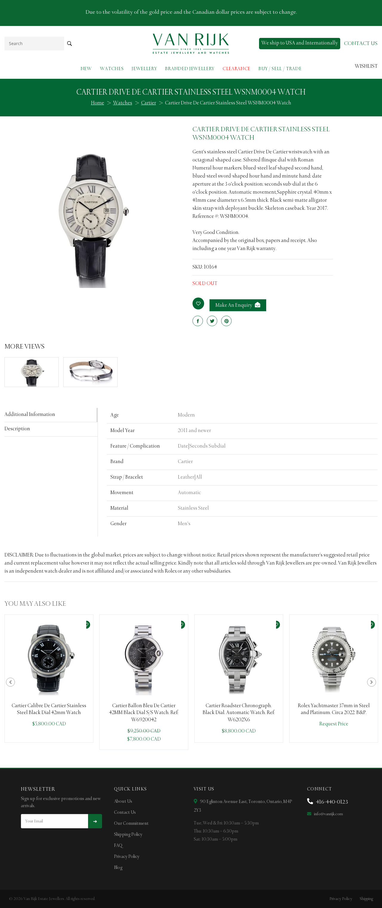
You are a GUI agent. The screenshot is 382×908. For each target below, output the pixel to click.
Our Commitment (131, 823)
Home (97, 103)
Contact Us (125, 812)
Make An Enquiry (234, 305)
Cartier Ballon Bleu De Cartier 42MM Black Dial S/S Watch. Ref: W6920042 (143, 713)
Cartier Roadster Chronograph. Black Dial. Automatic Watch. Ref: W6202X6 (239, 713)
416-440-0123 (331, 802)
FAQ (118, 845)
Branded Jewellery (190, 68)
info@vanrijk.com (328, 814)
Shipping (366, 899)
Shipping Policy (128, 834)
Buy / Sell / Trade (279, 68)
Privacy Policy (126, 856)
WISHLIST (366, 66)
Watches (112, 68)
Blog (118, 867)
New (86, 68)
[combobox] (34, 43)
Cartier (148, 103)
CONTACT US (361, 44)
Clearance (236, 68)
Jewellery (144, 68)
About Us (123, 801)
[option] (48, 678)
